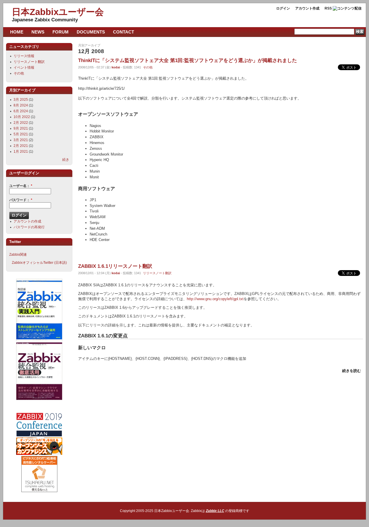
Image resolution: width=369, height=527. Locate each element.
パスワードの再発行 (29, 227)
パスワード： (20, 200)
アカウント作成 (307, 8)
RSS (328, 8)
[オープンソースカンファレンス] (39, 454)
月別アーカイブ (89, 45)
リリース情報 (24, 56)
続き (65, 160)
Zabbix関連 (18, 255)
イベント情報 (24, 68)
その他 (148, 67)
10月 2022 (22, 117)
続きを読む (351, 371)
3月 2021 (21, 140)
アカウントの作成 (27, 221)
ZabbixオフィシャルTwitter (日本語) (39, 263)
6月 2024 (21, 111)
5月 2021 (21, 134)
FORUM (60, 31)
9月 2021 (21, 128)
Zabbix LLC (215, 511)
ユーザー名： (20, 186)
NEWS (37, 31)
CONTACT (123, 31)
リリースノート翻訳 (157, 273)
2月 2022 (21, 123)
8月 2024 (21, 105)
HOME (16, 31)
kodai (116, 67)
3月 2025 (21, 100)
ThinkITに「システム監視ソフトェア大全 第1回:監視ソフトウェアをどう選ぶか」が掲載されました (187, 60)
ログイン (283, 8)
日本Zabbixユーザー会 (58, 12)
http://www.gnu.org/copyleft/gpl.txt (215, 299)
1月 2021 (21, 151)
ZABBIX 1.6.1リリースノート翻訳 (115, 266)
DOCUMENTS (91, 31)
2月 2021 (21, 146)
